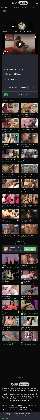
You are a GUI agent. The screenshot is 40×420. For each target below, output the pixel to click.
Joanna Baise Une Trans (28, 175)
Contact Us (19, 405)
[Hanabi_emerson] (29, 323)
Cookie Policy (13, 408)
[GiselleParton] (10, 292)
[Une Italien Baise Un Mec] (29, 200)
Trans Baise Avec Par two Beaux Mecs (28, 144)
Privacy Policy (24, 408)
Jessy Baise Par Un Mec (28, 235)
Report (23, 87)
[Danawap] (10, 307)
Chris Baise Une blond (8, 235)
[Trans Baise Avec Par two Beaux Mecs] (29, 140)
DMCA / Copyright (8, 405)
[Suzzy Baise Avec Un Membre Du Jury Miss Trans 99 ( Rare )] (29, 155)
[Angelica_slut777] (29, 292)
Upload (32, 410)
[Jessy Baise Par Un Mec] (29, 231)
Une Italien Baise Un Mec (28, 205)
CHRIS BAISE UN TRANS (27, 129)
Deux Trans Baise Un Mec (28, 190)
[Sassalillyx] (10, 216)
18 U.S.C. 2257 (23, 410)
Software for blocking (16, 400)
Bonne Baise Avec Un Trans (9, 114)
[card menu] (18, 115)
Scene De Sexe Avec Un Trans (9, 160)
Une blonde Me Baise (27, 220)
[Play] (20, 44)
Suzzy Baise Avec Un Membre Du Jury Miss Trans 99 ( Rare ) (28, 160)
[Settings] (35, 37)
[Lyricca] (10, 261)
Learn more (5, 418)
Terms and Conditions (10, 410)
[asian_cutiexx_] (10, 185)
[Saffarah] (29, 307)
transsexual (13, 95)
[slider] (20, 53)
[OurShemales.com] (20, 3)
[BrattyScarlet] (29, 261)
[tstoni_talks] (10, 277)
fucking (21, 95)
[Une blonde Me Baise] (29, 215)
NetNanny (27, 400)
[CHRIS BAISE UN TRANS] (29, 125)
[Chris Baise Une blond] (10, 231)
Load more (20, 241)
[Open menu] (3, 3)
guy (27, 95)
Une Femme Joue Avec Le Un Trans (9, 205)
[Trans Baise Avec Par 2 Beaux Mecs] (10, 170)
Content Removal (30, 405)
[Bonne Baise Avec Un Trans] (10, 110)
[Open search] (37, 3)
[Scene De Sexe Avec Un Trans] (10, 155)
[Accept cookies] (36, 416)
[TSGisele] (29, 338)
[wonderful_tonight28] (10, 338)
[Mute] (5, 37)
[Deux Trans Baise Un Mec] (29, 185)
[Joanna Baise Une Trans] (29, 170)
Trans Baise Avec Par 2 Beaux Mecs (9, 175)
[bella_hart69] (10, 140)
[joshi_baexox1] (10, 323)
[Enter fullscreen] (35, 51)
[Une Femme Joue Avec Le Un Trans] (10, 200)
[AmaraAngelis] (29, 277)
